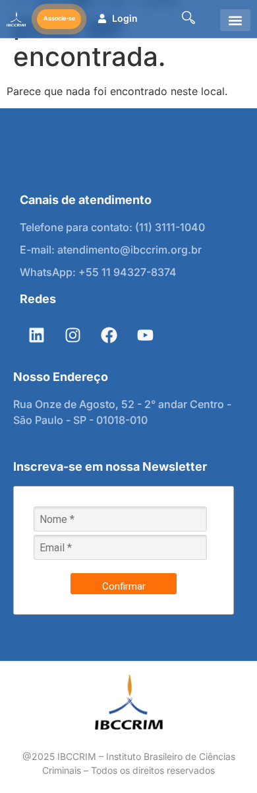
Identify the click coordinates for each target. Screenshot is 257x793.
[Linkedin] (36, 334)
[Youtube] (144, 334)
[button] (235, 20)
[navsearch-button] (188, 19)
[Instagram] (72, 334)
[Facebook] (108, 334)
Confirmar (124, 586)
